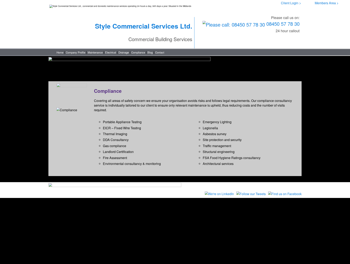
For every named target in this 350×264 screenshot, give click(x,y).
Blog (150, 52)
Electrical (110, 52)
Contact (159, 52)
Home (60, 52)
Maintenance (95, 52)
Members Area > (326, 3)
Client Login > (291, 3)
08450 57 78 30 (282, 23)
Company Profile (75, 52)
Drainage (123, 52)
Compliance (138, 52)
